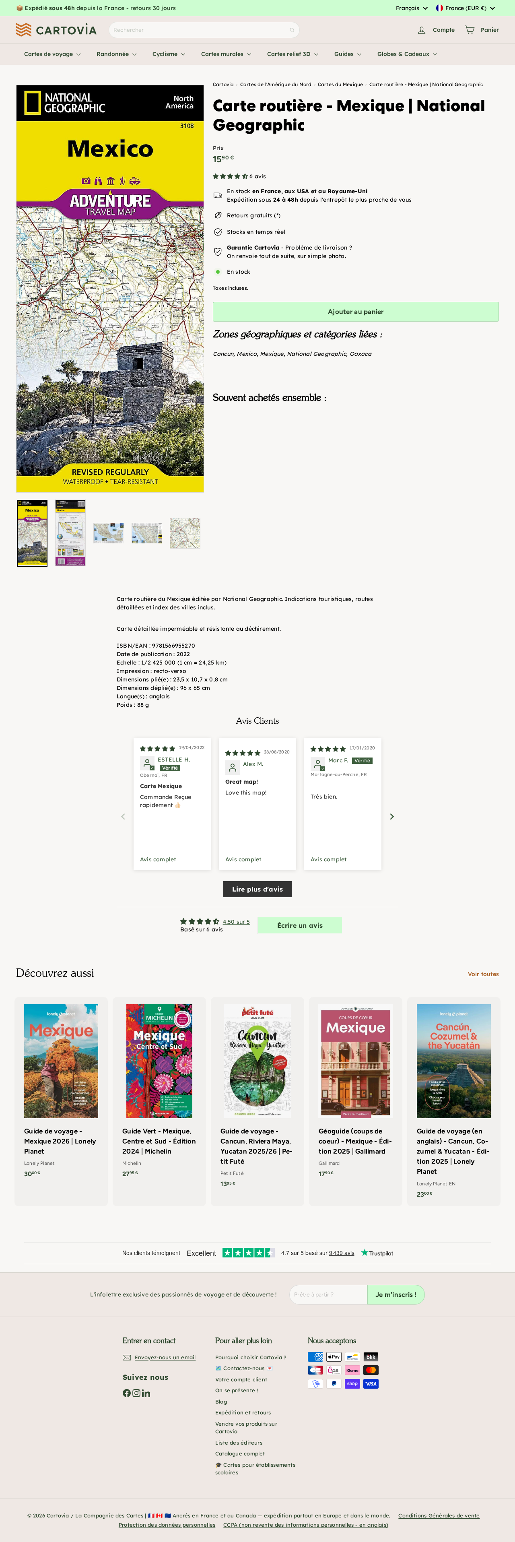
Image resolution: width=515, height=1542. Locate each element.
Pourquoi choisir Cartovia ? (251, 1357)
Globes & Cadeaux (404, 54)
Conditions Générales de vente (439, 1515)
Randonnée (113, 54)
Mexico (246, 353)
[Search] (292, 30)
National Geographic (316, 353)
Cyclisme (165, 54)
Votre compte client (241, 1379)
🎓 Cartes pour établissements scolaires (255, 1468)
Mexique (271, 353)
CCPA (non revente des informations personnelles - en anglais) (305, 1524)
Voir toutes (483, 974)
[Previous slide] (123, 816)
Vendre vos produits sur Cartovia (246, 1427)
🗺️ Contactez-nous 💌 (244, 1368)
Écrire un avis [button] (300, 925)
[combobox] (411, 8)
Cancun (223, 353)
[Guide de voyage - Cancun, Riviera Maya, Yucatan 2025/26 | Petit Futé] (257, 1096)
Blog (221, 1401)
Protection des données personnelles (167, 1524)
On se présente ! (236, 1390)
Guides (344, 54)
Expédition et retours (243, 1412)
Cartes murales (223, 54)
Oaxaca (360, 353)
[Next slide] (391, 816)
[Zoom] (110, 288)
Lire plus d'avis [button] (257, 889)
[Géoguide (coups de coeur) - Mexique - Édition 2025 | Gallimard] (356, 1091)
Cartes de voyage (49, 54)
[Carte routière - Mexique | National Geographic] (355, 449)
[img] (157, 748)
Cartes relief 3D (289, 54)
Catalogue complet (240, 1453)
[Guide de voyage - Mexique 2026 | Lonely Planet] (61, 1091)
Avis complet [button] (158, 859)
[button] (231, 176)
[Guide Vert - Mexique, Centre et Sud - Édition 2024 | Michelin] (159, 1091)
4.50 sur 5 (236, 921)
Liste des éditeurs (238, 1442)
